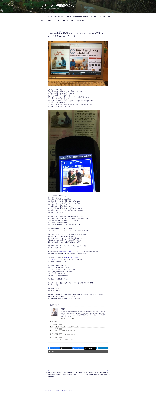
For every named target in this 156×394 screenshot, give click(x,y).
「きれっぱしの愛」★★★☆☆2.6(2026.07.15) (63, 330)
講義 (109, 16)
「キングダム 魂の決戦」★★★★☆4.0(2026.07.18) (64, 326)
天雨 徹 (59, 31)
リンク (49, 20)
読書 (72, 20)
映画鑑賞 (64, 20)
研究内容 (93, 16)
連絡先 (43, 20)
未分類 (60, 324)
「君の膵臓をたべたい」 (66, 251)
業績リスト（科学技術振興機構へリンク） (77, 16)
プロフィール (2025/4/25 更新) (55, 16)
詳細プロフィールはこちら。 (68, 318)
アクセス (56, 20)
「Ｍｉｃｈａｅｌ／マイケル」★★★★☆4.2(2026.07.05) (66, 339)
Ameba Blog (80, 20)
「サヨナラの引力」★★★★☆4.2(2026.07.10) (63, 334)
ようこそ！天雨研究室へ (57, 5)
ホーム (43, 16)
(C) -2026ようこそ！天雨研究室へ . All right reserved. (59, 390)
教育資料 (102, 16)
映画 (51, 360)
